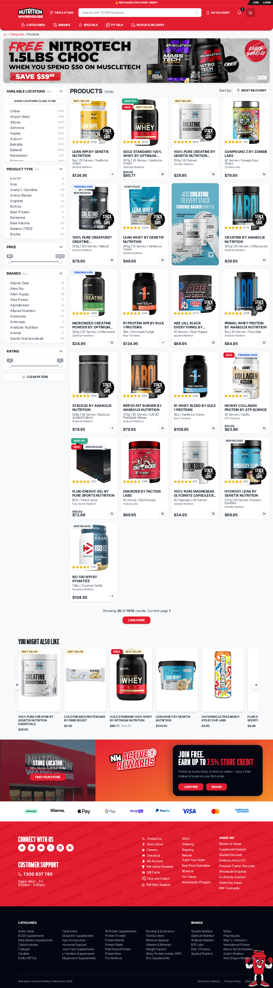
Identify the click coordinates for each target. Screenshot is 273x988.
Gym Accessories (73, 940)
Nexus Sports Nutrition (238, 949)
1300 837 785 (38, 874)
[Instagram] (31, 848)
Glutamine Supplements (77, 935)
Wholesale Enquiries (232, 871)
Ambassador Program (196, 882)
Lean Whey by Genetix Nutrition (173, 718)
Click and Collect (158, 878)
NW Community (229, 888)
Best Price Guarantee (196, 865)
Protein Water (114, 944)
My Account (155, 861)
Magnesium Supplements (79, 958)
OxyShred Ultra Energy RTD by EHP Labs (221, 718)
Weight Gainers (156, 949)
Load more (136, 620)
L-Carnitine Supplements (78, 953)
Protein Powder (115, 935)
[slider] (9, 261)
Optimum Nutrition (202, 935)
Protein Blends (114, 940)
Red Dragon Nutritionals (239, 958)
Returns (187, 855)
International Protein (237, 944)
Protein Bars (113, 953)
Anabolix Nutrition (202, 940)
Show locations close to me (35, 101)
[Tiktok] (70, 848)
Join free (191, 787)
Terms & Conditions (208, 981)
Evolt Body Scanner (232, 877)
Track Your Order (193, 860)
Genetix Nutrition (202, 931)
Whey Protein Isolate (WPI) (164, 953)
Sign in (216, 787)
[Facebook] (22, 848)
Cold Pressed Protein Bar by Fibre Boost (84, 718)
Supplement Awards (232, 849)
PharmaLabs (232, 935)
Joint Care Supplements (78, 949)
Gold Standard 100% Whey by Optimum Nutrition (131, 718)
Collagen (24, 949)
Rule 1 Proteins (200, 949)
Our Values (189, 876)
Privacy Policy (232, 981)
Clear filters (37, 377)
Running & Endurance (160, 931)
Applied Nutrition (202, 953)
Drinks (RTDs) (27, 958)
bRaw (227, 931)
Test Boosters (155, 935)
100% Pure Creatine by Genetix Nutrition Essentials (36, 720)
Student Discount (230, 855)
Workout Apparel (157, 940)
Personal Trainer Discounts (237, 866)
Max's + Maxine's (235, 940)
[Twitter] (50, 848)
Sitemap (250, 981)
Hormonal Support (74, 944)
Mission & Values (230, 844)
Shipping (188, 850)
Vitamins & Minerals (158, 944)
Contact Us (154, 838)
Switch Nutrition (234, 953)
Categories (17, 34)
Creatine (23, 953)
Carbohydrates (28, 944)
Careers (152, 850)
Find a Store (155, 844)
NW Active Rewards (160, 866)
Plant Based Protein (118, 949)
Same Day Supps (230, 882)
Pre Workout (113, 958)
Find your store (47, 777)
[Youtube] (41, 848)
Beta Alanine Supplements (35, 940)
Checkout (153, 855)
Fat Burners (69, 931)
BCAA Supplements (31, 935)
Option (27, 706)
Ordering (188, 844)
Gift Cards (153, 872)
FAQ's (186, 838)
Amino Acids (26, 931)
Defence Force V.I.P (232, 860)
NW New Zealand (158, 884)
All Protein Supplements (120, 931)
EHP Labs (197, 944)
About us (188, 871)
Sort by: (225, 90)
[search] (197, 12)
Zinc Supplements (158, 958)
